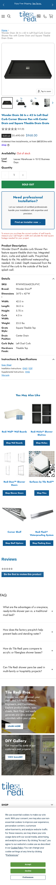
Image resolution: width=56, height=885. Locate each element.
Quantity (6, 167)
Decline (28, 871)
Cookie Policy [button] (17, 848)
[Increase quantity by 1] (23, 175)
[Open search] (8, 16)
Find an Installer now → (28, 222)
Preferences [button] (12, 855)
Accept (28, 864)
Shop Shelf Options (14, 543)
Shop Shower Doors (14, 493)
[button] (3, 5)
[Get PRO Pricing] (39, 16)
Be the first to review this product (24, 575)
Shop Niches (41, 442)
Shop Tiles (41, 493)
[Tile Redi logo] (28, 16)
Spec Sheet (6, 364)
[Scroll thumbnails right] (52, 102)
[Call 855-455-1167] (45, 16)
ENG (25, 368)
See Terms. (37, 3)
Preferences (28, 877)
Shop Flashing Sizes (41, 543)
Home (4, 30)
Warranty (5, 375)
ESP (31, 368)
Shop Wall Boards (14, 442)
